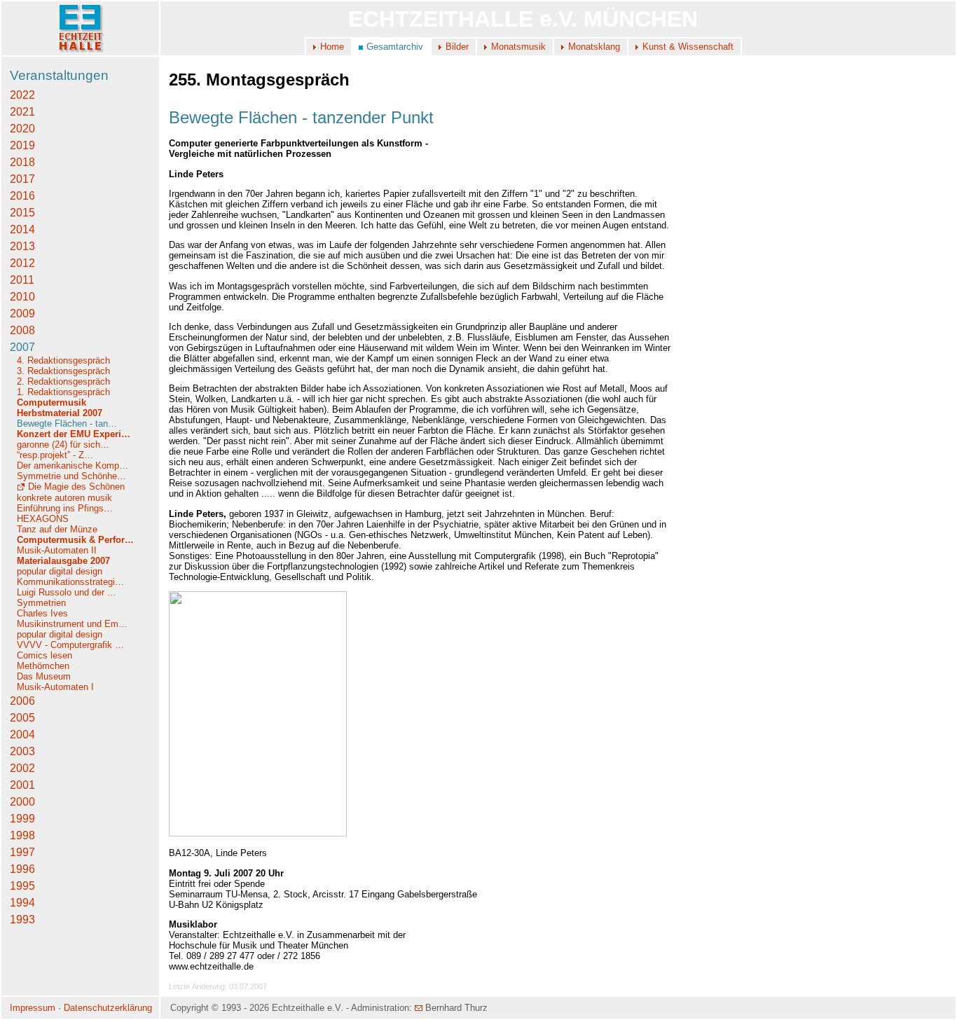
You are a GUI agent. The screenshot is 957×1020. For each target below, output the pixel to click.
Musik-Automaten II (57, 550)
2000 (22, 802)
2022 (22, 95)
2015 (22, 213)
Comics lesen (44, 655)
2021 (22, 112)
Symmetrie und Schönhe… (71, 476)
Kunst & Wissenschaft (688, 46)
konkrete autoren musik (64, 497)
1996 (22, 869)
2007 (22, 347)
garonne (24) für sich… (63, 444)
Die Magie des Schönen (76, 486)
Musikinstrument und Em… (72, 624)
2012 (22, 263)
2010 (22, 297)
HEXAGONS (43, 519)
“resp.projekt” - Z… (55, 455)
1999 (22, 819)
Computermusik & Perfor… (75, 540)
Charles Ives (42, 613)
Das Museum (44, 676)
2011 (22, 280)
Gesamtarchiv (394, 46)
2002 (22, 768)
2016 (22, 196)
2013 (22, 246)
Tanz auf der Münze (57, 529)
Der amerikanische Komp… (72, 465)
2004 (22, 734)
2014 (22, 229)
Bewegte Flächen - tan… (67, 423)
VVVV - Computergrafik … (70, 645)
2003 (22, 751)
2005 (22, 718)
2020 (22, 129)
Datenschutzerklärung (108, 1007)
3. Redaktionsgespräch (63, 371)
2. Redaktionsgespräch (63, 381)
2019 (22, 145)
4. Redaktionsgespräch (63, 360)
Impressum (32, 1007)
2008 (22, 330)
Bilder (457, 46)
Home (332, 46)
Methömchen (43, 666)
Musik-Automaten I (55, 687)
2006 (22, 701)
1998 (22, 835)
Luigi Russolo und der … (66, 592)
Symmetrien (41, 603)
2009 (22, 313)
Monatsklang (594, 46)
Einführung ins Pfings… (65, 508)
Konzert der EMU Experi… (73, 434)
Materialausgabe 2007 (63, 561)
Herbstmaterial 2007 (59, 413)
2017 (22, 179)
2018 (22, 162)
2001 (22, 785)
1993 (22, 919)
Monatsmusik (518, 46)
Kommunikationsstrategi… (70, 582)
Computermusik (51, 402)
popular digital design (59, 571)
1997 (22, 852)
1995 (22, 886)
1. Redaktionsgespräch (63, 392)
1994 (22, 903)
